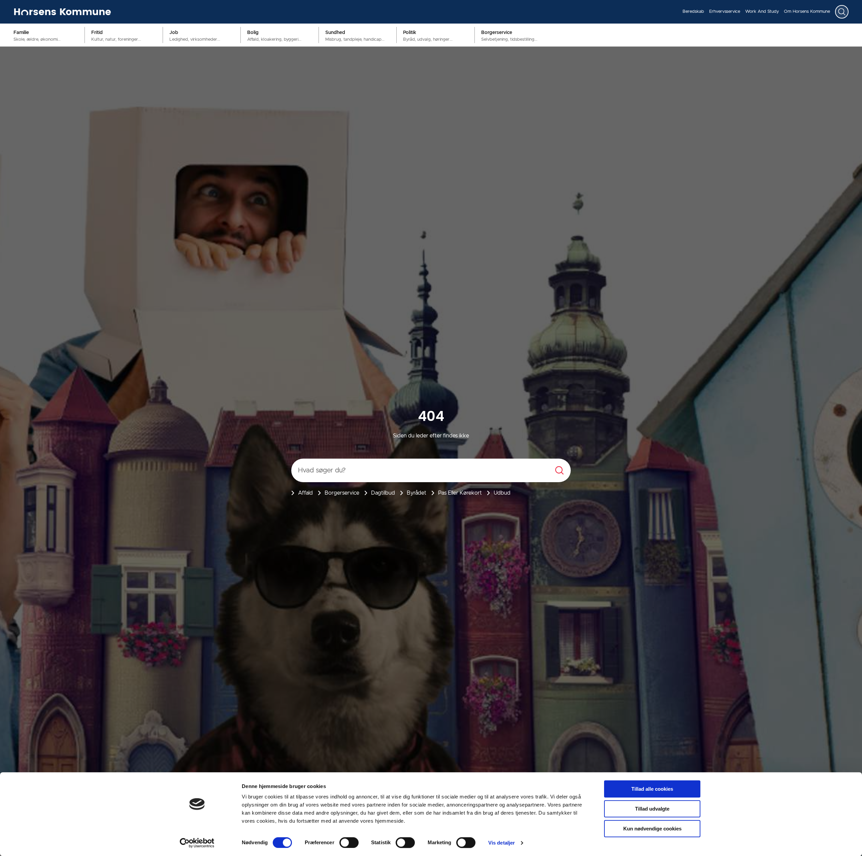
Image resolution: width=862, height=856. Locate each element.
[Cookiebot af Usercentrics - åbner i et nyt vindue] (197, 843)
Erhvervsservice (724, 11)
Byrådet (416, 493)
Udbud (502, 493)
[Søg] (842, 12)
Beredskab (693, 11)
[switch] (349, 842)
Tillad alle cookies (652, 789)
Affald (305, 493)
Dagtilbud (383, 493)
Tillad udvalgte (652, 809)
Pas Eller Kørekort (460, 493)
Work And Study (762, 11)
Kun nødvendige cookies (652, 828)
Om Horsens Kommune (807, 11)
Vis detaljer (501, 843)
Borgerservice (342, 493)
